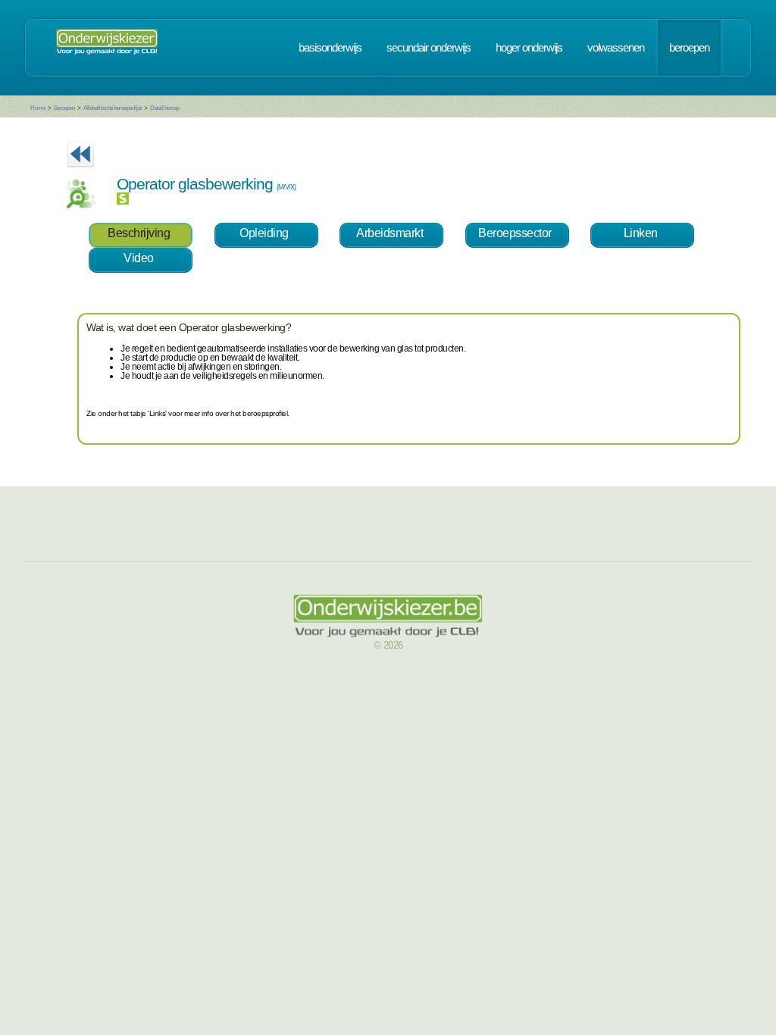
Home (37, 108)
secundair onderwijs (428, 48)
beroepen (689, 48)
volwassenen (615, 48)
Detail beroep (165, 108)
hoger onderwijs (529, 48)
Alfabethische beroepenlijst (112, 108)
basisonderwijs (330, 48)
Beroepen (64, 108)
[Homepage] (106, 47)
